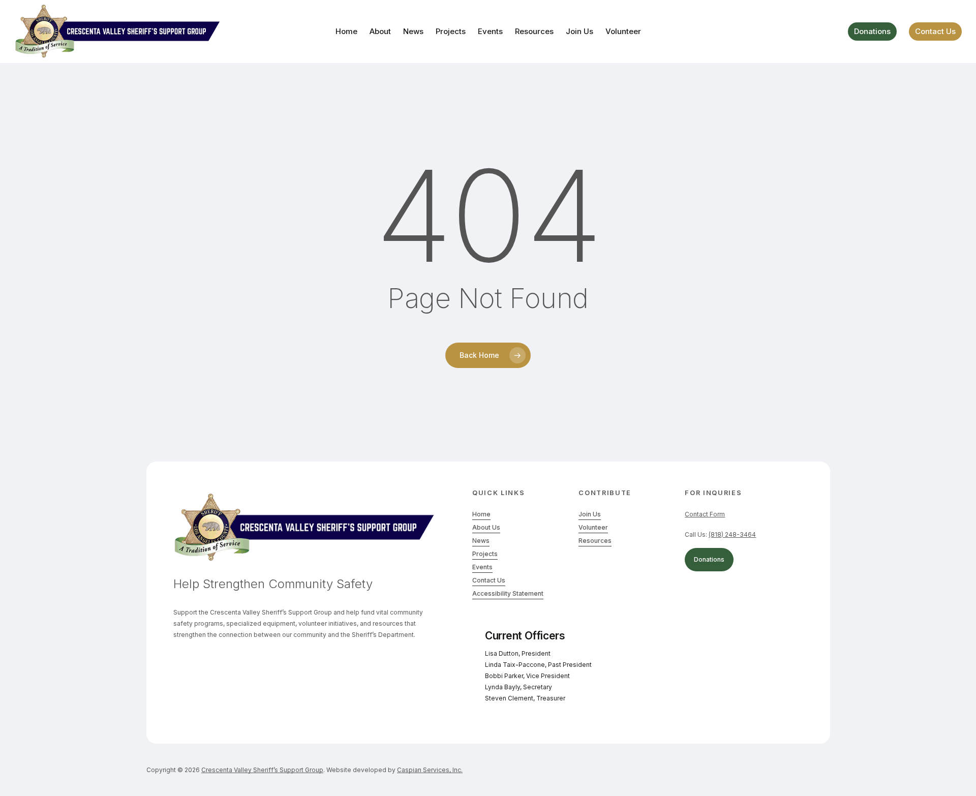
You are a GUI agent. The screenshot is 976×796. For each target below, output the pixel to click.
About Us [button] (486, 527)
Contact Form (705, 514)
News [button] (481, 540)
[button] (732, 534)
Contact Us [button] (488, 580)
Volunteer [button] (593, 527)
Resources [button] (595, 540)
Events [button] (482, 567)
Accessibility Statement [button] (507, 593)
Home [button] (481, 514)
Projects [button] (485, 554)
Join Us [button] (589, 514)
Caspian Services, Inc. (430, 770)
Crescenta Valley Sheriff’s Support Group (262, 770)
